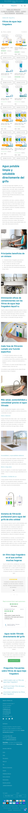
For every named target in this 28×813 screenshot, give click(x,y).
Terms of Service (6, 776)
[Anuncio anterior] (2, 1)
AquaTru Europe (7, 805)
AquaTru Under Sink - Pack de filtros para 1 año (6, 124)
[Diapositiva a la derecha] (16, 594)
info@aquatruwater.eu (11, 739)
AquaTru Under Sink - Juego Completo (7, 48)
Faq (3, 764)
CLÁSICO (23, 11)
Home (4, 752)
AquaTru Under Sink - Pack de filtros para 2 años (20, 124)
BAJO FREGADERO (10, 13)
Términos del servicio (15, 808)
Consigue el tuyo (14, 660)
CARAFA (17, 11)
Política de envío (23, 808)
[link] (14, 625)
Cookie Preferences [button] (7, 785)
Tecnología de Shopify (14, 805)
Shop (4, 755)
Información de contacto (17, 810)
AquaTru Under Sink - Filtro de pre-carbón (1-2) (6, 74)
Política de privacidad (7, 808)
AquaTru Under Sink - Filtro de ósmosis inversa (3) (20, 74)
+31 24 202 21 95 (7, 711)
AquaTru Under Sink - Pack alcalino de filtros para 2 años (20, 149)
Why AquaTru (5, 758)
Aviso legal (10, 810)
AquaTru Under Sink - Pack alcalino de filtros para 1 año (7, 149)
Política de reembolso (22, 805)
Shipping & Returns (7, 773)
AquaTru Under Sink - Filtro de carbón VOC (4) (6, 99)
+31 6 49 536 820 (7, 712)
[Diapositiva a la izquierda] (11, 594)
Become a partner (6, 782)
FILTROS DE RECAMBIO (7, 11)
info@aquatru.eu (6, 709)
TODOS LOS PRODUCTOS (13, 9)
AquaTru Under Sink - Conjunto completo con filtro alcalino (21, 49)
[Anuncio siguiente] (25, 1)
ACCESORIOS (19, 13)
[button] (2, 5)
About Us (5, 761)
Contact (4, 770)
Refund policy (5, 779)
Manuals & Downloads (7, 767)
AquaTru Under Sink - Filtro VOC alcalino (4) (20, 99)
